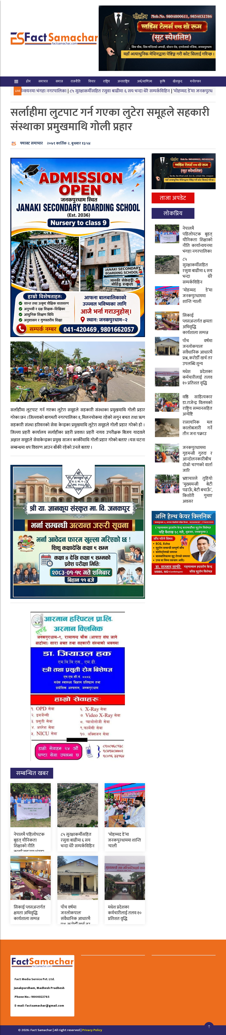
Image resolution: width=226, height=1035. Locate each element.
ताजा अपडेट (173, 198)
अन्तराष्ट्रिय (124, 81)
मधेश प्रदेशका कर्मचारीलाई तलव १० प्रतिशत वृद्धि (124, 912)
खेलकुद (177, 81)
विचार (91, 81)
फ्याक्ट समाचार (31, 143)
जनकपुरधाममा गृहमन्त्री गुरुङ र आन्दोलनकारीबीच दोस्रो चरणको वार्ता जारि (197, 459)
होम (28, 81)
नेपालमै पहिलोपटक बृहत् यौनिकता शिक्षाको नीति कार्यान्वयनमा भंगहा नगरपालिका (29, 846)
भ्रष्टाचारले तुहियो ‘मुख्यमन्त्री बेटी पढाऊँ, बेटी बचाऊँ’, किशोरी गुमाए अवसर (197, 490)
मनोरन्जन (195, 81)
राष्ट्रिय (106, 81)
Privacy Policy (92, 1030)
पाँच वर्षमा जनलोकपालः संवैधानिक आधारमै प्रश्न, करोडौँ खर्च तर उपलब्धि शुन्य (75, 918)
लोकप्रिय (173, 213)
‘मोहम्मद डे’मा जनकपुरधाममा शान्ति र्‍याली (174, 91)
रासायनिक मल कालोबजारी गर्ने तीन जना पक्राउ (197, 428)
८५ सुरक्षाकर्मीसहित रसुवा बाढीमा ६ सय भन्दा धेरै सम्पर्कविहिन (87, 91)
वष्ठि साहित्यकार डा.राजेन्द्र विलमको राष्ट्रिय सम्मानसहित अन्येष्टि (197, 405)
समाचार (43, 81)
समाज (59, 81)
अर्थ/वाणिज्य (144, 81)
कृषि (162, 81)
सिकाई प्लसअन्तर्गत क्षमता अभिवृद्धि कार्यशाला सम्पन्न (29, 912)
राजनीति (76, 81)
